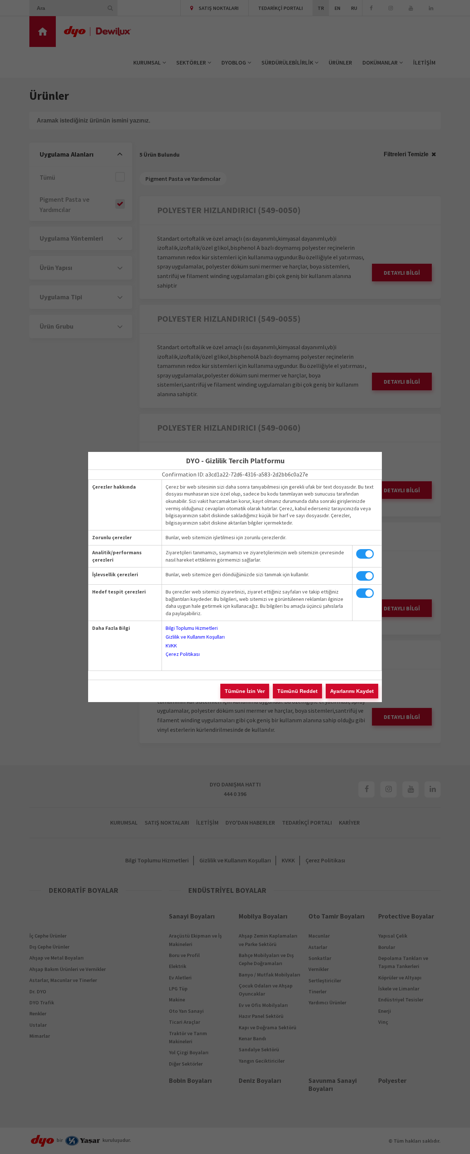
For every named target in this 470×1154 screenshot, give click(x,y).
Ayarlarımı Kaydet (352, 691)
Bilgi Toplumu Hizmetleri (192, 628)
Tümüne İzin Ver (245, 691)
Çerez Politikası (183, 654)
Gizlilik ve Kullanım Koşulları (195, 636)
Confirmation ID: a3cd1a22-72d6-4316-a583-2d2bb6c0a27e (235, 474)
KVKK (171, 645)
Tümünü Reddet (297, 691)
